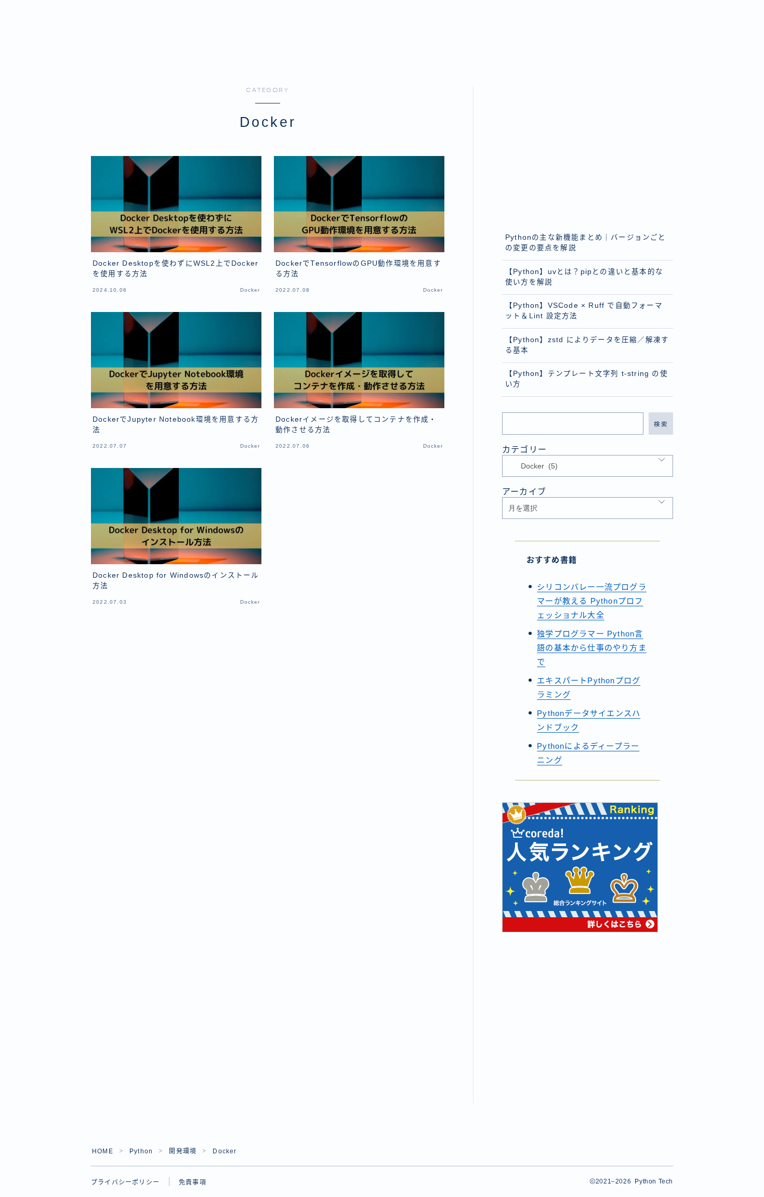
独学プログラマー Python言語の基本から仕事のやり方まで (592, 647)
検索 (661, 424)
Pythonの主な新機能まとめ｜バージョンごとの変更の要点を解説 (585, 242)
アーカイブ (524, 491)
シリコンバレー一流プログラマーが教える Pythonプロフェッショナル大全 (592, 600)
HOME (102, 1151)
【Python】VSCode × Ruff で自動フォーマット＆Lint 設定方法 (584, 311)
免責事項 (192, 1182)
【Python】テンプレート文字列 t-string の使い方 (586, 379)
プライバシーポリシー (125, 1182)
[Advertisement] (588, 151)
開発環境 (182, 1151)
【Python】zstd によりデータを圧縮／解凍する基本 (587, 345)
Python (141, 1151)
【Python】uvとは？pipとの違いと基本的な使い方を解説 (584, 277)
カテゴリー (524, 449)
